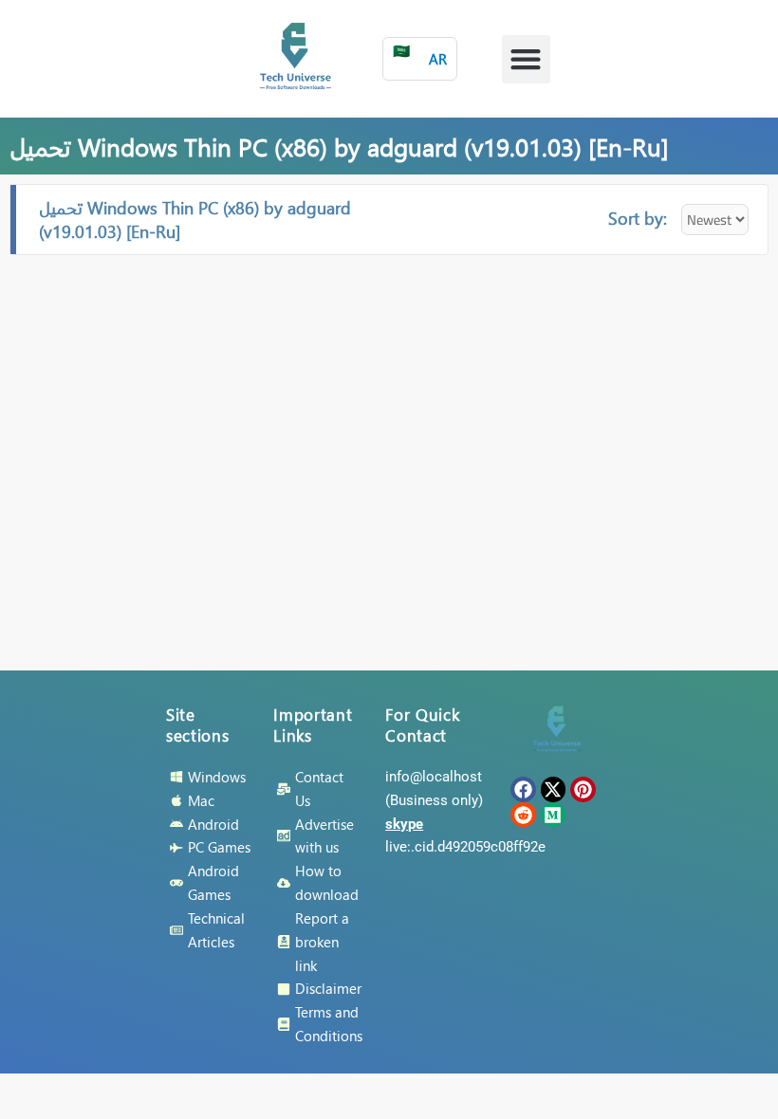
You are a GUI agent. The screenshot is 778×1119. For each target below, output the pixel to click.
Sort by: (637, 217)
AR (420, 54)
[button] (526, 59)
